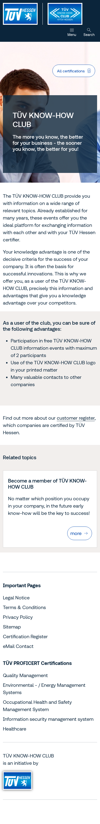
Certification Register (25, 636)
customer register (76, 418)
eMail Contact (18, 646)
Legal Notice (16, 597)
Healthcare (14, 728)
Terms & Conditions (24, 607)
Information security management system (48, 719)
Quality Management (25, 675)
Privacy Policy (18, 617)
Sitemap (12, 626)
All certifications (71, 71)
